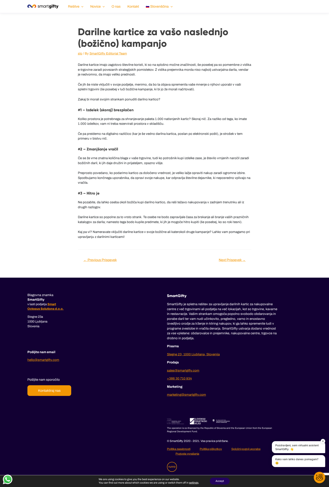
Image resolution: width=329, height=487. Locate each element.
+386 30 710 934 (179, 378)
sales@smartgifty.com (183, 370)
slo (80, 53)
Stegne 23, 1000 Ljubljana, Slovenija (193, 354)
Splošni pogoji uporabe (245, 448)
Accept (220, 481)
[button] (319, 477)
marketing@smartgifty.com (186, 394)
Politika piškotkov (211, 448)
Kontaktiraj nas (49, 390)
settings (193, 482)
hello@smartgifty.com (43, 360)
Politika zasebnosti (178, 448)
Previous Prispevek (100, 260)
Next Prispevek (232, 260)
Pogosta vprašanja (187, 453)
